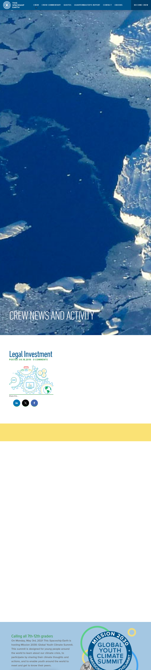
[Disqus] (75, 493)
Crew (36, 5)
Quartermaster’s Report (87, 5)
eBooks (119, 5)
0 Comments (40, 359)
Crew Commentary (51, 5)
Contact (107, 5)
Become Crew (141, 5)
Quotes (67, 5)
